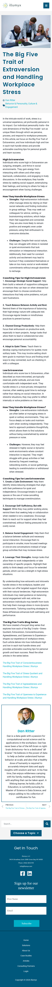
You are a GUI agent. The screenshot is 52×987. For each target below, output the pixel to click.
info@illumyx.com (26, 866)
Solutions (26, 945)
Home (26, 940)
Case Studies (26, 956)
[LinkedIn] (29, 873)
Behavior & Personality (16, 103)
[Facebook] (22, 873)
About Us (26, 950)
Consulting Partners (26, 966)
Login (26, 971)
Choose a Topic (24, 833)
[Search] (47, 823)
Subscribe (26, 923)
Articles (26, 961)
